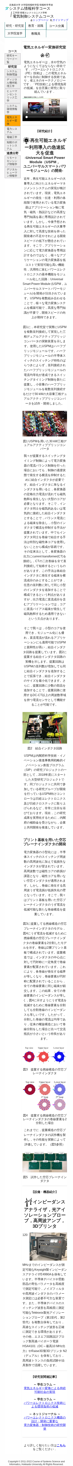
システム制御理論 (12, 73)
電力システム (12, 130)
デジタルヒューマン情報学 (12, 172)
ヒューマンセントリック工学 (12, 96)
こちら (61, 1445)
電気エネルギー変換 (12, 120)
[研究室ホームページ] (42, 54)
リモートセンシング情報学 (12, 161)
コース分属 (56, 25)
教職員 (35, 33)
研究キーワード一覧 (12, 58)
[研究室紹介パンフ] (47, 54)
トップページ (40, 20)
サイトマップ (60, 20)
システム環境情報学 (12, 109)
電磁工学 (12, 137)
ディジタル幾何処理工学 (12, 82)
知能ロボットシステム (12, 145)
